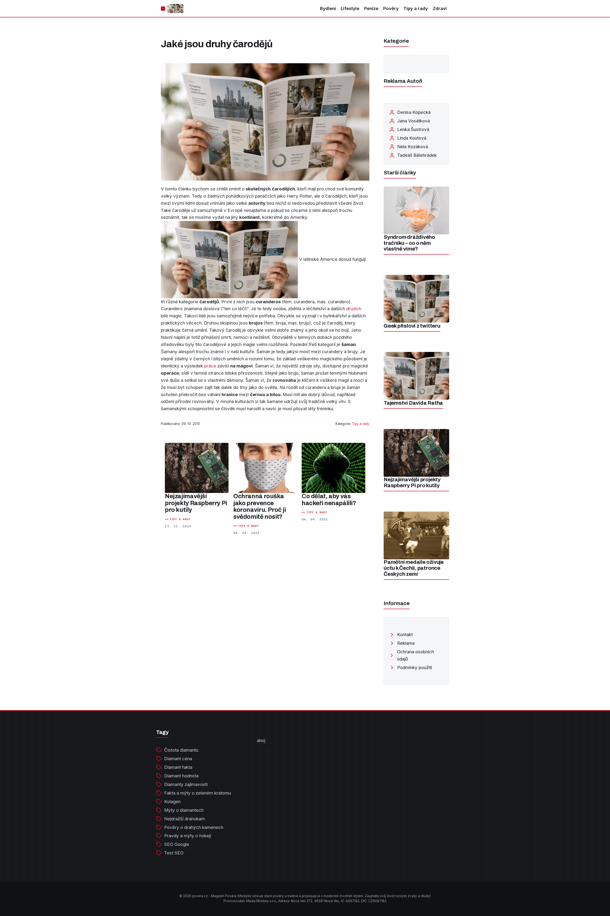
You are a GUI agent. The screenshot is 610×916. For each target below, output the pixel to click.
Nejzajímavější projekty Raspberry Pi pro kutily (196, 503)
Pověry (391, 8)
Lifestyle (350, 8)
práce (210, 366)
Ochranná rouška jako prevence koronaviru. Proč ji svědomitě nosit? (259, 506)
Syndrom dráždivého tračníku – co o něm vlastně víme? (409, 243)
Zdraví (440, 8)
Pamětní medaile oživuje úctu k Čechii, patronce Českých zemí (414, 568)
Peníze (371, 8)
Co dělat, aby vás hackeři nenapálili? (329, 499)
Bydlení (328, 8)
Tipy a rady (415, 8)
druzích (353, 308)
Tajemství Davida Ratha (413, 403)
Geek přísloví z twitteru (412, 326)
